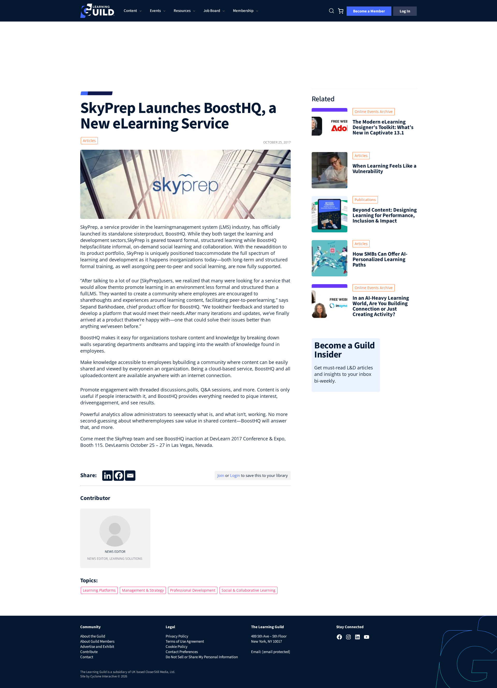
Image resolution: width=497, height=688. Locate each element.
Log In (405, 11)
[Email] (130, 475)
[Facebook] (119, 475)
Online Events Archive (374, 111)
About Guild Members (97, 641)
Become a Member (369, 11)
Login (235, 475)
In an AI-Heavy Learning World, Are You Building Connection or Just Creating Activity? (381, 306)
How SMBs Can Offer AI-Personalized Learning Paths (380, 259)
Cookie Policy (176, 646)
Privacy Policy (177, 636)
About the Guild (92, 636)
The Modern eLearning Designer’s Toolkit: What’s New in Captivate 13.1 (383, 127)
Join (220, 475)
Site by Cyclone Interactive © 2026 (103, 676)
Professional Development (192, 590)
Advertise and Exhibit (97, 646)
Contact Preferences (182, 652)
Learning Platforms (99, 590)
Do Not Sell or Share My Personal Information (202, 657)
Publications (365, 199)
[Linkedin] (107, 475)
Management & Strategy (143, 590)
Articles (89, 140)
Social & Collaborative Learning (248, 590)
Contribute (89, 652)
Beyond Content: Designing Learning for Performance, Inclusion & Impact (385, 215)
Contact (86, 657)
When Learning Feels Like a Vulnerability (384, 168)
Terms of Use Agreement (185, 641)
